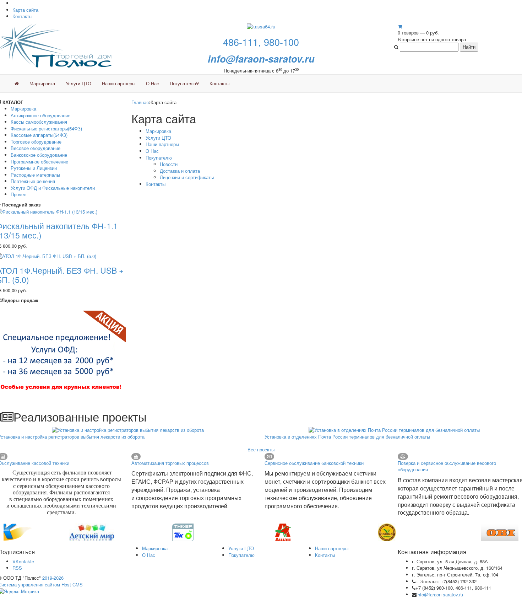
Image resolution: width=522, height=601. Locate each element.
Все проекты (261, 449)
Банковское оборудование (39, 154)
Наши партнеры (118, 83)
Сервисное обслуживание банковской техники (314, 463)
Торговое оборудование (36, 141)
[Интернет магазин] (16, 83)
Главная (140, 102)
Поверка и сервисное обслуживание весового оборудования (447, 466)
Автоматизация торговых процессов (170, 463)
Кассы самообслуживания (39, 121)
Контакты (22, 16)
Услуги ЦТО (78, 83)
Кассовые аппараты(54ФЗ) (39, 135)
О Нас (152, 83)
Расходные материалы (35, 174)
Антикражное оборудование (40, 115)
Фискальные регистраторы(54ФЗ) (46, 128)
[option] (55, 532)
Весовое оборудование (35, 148)
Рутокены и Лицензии (34, 168)
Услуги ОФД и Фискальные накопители (53, 187)
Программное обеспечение (39, 161)
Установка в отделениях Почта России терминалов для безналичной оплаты (347, 436)
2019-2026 (53, 577)
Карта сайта (25, 9)
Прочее (18, 194)
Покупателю (183, 83)
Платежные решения (33, 181)
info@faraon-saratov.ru (440, 594)
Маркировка (42, 83)
